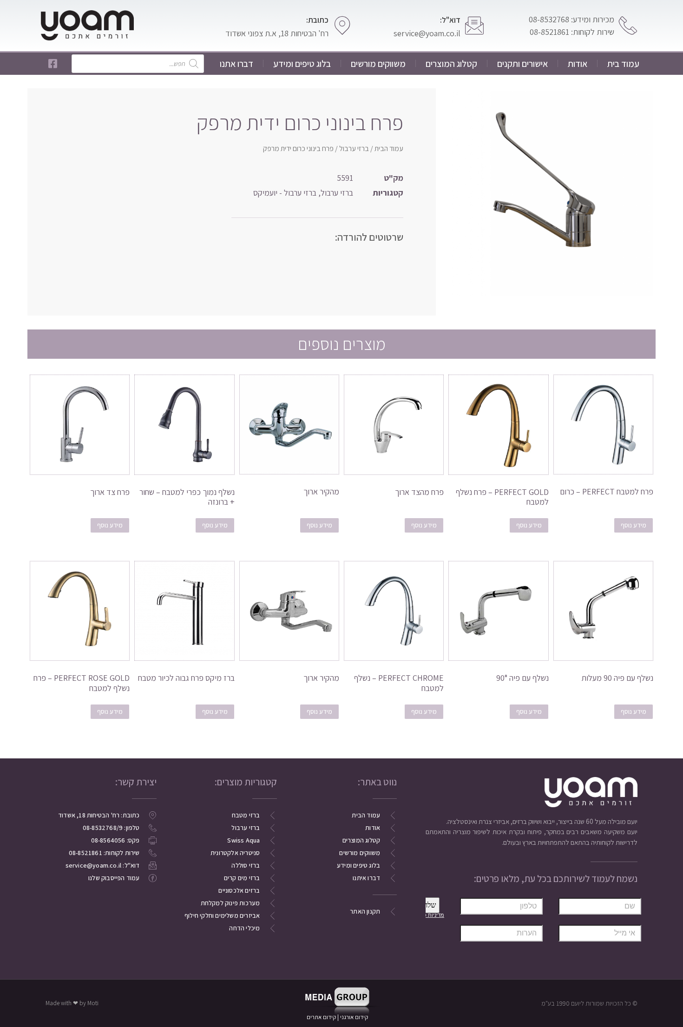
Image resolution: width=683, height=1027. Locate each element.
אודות (577, 64)
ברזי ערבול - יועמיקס (284, 192)
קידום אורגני (354, 1017)
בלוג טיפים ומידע (302, 64)
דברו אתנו (236, 64)
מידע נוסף (633, 525)
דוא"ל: (450, 20)
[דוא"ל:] (474, 25)
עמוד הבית (388, 148)
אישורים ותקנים (522, 64)
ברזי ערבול (354, 148)
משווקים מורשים (378, 64)
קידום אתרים (321, 1017)
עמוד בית (623, 64)
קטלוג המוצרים (451, 64)
